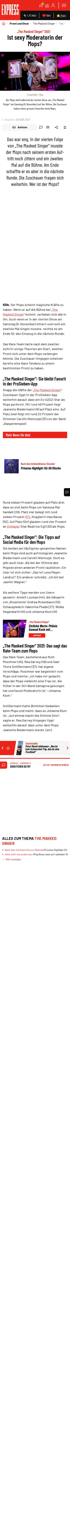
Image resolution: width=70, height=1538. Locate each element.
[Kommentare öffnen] (67, 492)
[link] (10, 10)
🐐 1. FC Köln (29, 15)
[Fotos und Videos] (47, 5)
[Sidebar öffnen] (64, 5)
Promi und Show (19, 23)
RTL (28, 517)
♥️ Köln (46, 15)
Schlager (13, 526)
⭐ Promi (61, 15)
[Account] (53, 5)
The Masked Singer (44, 23)
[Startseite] (3, 23)
